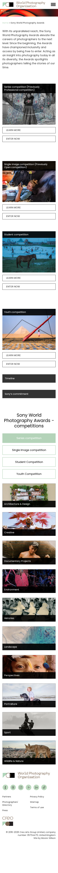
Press (5, 810)
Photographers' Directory (10, 803)
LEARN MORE (13, 130)
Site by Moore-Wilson (45, 838)
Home (5, 22)
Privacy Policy (37, 796)
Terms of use (37, 807)
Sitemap (34, 802)
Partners (6, 796)
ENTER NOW (13, 138)
